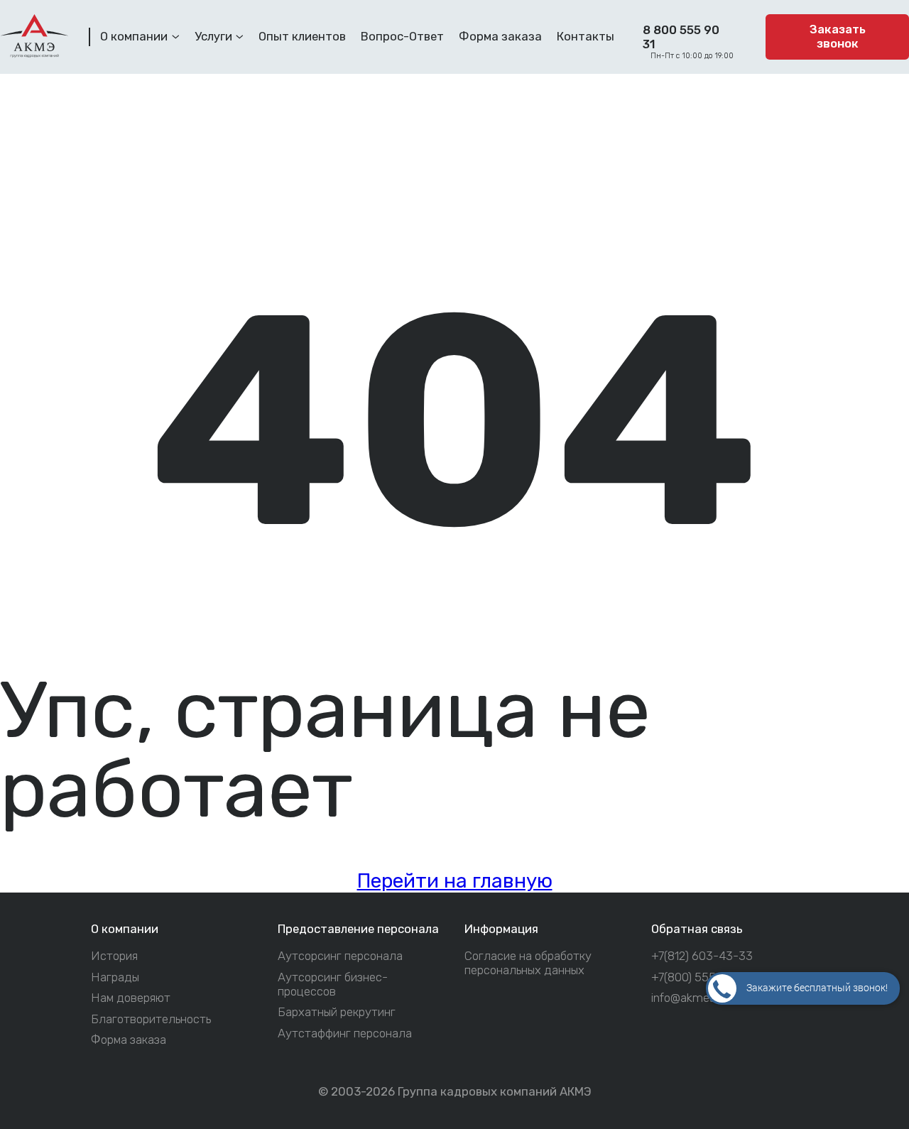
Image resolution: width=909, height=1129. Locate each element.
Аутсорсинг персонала (340, 956)
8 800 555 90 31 (681, 37)
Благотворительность (151, 1019)
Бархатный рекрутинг (337, 1012)
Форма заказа (128, 1040)
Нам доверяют (130, 998)
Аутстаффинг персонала (345, 1033)
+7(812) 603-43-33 (702, 956)
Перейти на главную (455, 881)
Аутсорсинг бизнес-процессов (333, 984)
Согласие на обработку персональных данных (528, 963)
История (114, 956)
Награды (115, 977)
